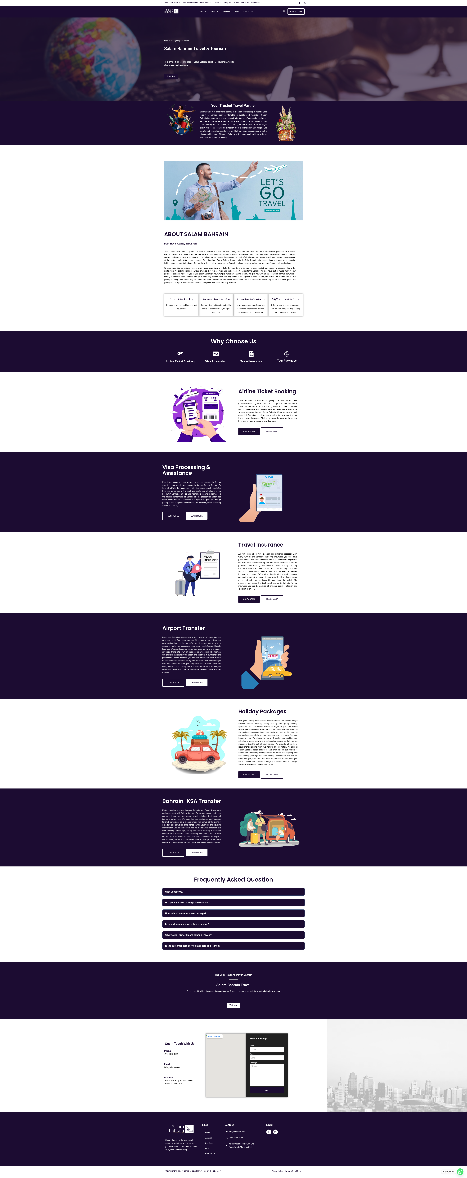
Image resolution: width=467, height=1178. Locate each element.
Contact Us (248, 11)
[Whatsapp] (460, 1171)
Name (252, 1046)
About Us (214, 11)
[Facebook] (299, 3)
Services (226, 11)
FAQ (237, 11)
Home (203, 11)
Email (252, 1054)
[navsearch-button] (284, 11)
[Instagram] (305, 3)
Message (253, 1063)
